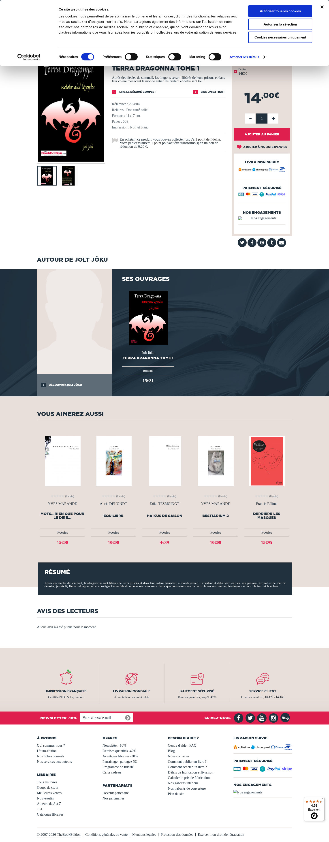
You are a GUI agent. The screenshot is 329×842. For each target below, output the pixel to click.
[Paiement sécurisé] (261, 195)
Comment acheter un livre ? (187, 767)
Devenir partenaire (116, 793)
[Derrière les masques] (266, 461)
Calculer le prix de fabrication (189, 778)
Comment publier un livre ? (187, 761)
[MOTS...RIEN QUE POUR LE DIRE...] (62, 461)
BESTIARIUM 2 (215, 516)
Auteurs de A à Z (49, 804)
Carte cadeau (112, 772)
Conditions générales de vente (106, 834)
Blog (171, 751)
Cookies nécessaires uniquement (280, 37)
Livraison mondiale (131, 691)
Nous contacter (178, 756)
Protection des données (177, 834)
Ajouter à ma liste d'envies (265, 146)
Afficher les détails (244, 57)
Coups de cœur (47, 787)
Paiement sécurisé (197, 691)
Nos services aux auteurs (54, 761)
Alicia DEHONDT (113, 504)
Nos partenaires (113, 798)
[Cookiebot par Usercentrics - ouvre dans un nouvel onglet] (29, 57)
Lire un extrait (212, 91)
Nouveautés (45, 798)
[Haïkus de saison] (164, 461)
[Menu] (322, 799)
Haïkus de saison (164, 516)
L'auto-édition (47, 751)
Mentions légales (144, 834)
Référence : (120, 104)
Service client (262, 691)
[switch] (131, 56)
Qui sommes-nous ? (51, 745)
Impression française (66, 691)
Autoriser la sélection (280, 24)
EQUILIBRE (113, 516)
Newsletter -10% (114, 745)
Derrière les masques (266, 515)
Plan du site (176, 794)
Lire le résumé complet (137, 91)
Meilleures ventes (49, 793)
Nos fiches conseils (50, 756)
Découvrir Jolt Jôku (65, 384)
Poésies (62, 532)
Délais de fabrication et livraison (190, 772)
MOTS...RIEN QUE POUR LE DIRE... (62, 515)
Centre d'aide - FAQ (182, 745)
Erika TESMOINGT (164, 504)
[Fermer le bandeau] (322, 7)
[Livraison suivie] (261, 170)
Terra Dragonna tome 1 (148, 358)
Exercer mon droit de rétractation (221, 834)
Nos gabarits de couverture (187, 788)
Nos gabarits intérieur (183, 783)
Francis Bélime (266, 504)
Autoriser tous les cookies (280, 11)
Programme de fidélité (118, 767)
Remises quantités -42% (119, 751)
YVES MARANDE (62, 504)
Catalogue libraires (50, 814)
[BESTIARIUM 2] (215, 461)
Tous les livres (47, 782)
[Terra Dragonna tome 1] (71, 160)
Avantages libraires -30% (120, 756)
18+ (40, 809)
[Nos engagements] (261, 218)
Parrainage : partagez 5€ (120, 761)
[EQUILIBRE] (113, 461)
